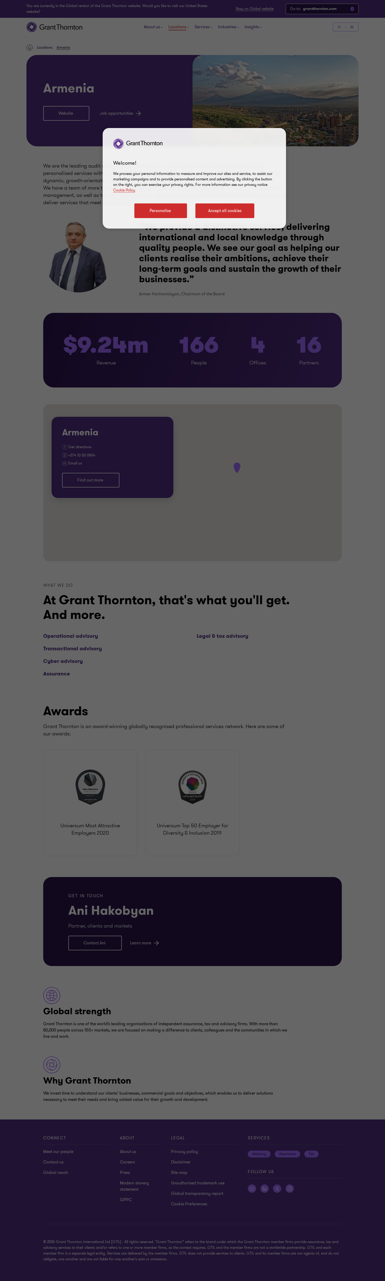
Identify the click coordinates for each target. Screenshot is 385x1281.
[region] (194, 178)
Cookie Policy (124, 190)
